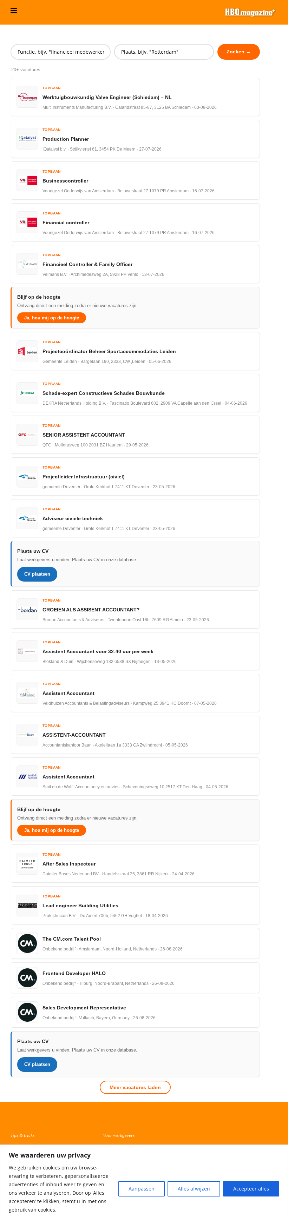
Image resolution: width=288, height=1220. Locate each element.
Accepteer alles (251, 1188)
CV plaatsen (37, 574)
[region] (144, 1182)
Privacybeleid (236, 1121)
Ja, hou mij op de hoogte (51, 317)
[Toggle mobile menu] (14, 10)
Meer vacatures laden (135, 1087)
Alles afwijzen (194, 1188)
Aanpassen (142, 1188)
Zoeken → (239, 51)
